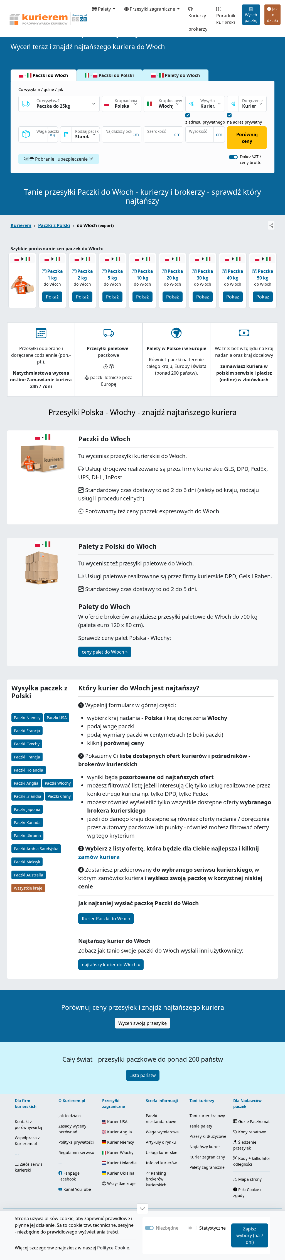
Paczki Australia (28, 875)
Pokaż (52, 297)
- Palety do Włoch (178, 75)
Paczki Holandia (28, 770)
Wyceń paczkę (251, 17)
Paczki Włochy (58, 783)
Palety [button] (104, 9)
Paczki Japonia (27, 809)
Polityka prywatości (76, 1142)
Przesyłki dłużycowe (208, 1136)
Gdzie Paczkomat (253, 1121)
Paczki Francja (27, 730)
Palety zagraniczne (207, 1167)
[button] (142, 1209)
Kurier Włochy (119, 1152)
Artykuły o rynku (161, 1142)
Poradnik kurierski (225, 19)
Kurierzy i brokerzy (197, 22)
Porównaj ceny (247, 137)
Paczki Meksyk (27, 861)
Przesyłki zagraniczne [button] (152, 9)
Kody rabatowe (251, 1131)
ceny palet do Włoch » (104, 652)
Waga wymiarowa (162, 1131)
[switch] (233, 157)
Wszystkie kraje (28, 888)
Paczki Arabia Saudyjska (36, 848)
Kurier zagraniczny (207, 1157)
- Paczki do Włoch (45, 75)
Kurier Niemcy (120, 1142)
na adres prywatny (244, 122)
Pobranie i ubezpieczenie (61, 159)
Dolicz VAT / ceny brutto (250, 159)
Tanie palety (201, 1126)
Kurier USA (116, 1121)
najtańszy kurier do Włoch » (111, 965)
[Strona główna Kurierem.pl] (47, 18)
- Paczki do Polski (111, 75)
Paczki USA (57, 717)
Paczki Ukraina (27, 835)
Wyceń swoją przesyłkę (142, 1023)
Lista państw (142, 1075)
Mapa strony (249, 1179)
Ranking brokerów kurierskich (156, 1178)
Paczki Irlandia (27, 796)
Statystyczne (212, 1228)
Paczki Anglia (26, 783)
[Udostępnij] (271, 225)
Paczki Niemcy (27, 717)
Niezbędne (167, 1228)
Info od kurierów (161, 1162)
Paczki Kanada (27, 822)
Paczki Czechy (27, 743)
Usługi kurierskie (161, 1152)
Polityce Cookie (113, 1248)
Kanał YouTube (77, 1189)
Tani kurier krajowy (207, 1115)
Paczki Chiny (59, 796)
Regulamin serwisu (76, 1152)
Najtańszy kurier (205, 1146)
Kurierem (21, 225)
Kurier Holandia (121, 1162)
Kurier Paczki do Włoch (106, 919)
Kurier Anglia (119, 1131)
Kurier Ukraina (120, 1173)
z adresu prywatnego (205, 122)
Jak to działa (272, 14)
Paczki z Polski (54, 225)
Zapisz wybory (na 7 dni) (249, 1235)
